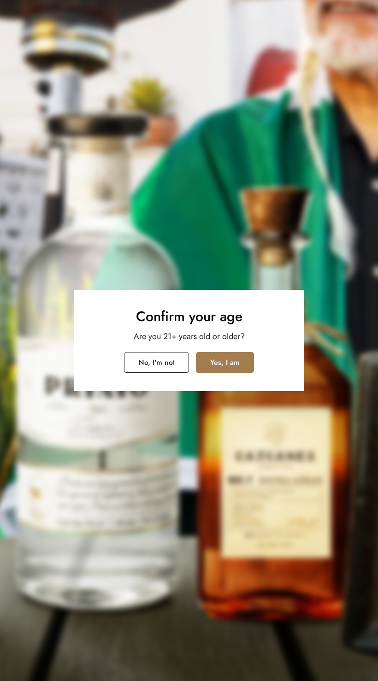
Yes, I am (225, 362)
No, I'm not (156, 362)
